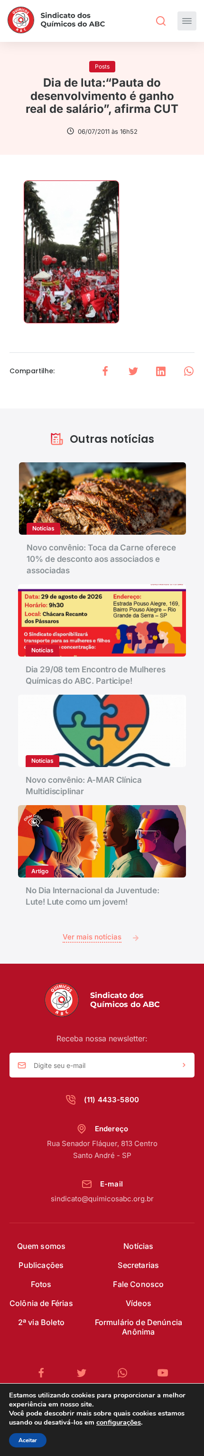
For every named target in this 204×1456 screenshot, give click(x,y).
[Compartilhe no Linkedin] (161, 371)
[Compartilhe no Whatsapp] (189, 371)
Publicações (41, 1265)
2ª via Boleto (41, 1322)
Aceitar (28, 1440)
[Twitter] (85, 1373)
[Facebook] (45, 1373)
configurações (118, 1422)
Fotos (41, 1284)
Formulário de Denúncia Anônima (139, 1326)
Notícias (138, 1246)
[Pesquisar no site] (160, 20)
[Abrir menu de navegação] (186, 20)
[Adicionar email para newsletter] (184, 1065)
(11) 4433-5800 (111, 1099)
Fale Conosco (138, 1284)
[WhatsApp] (126, 1373)
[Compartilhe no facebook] (105, 371)
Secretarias (138, 1265)
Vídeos (138, 1303)
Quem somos (41, 1246)
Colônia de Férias (41, 1303)
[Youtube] (162, 1373)
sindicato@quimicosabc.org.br (102, 1198)
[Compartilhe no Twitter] (133, 371)
